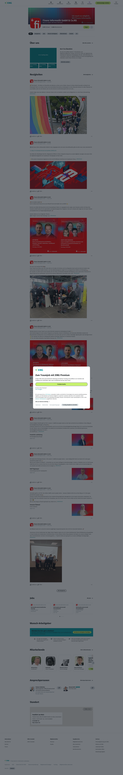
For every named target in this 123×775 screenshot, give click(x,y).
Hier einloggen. (38, 389)
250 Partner (48, 394)
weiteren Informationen (40, 398)
